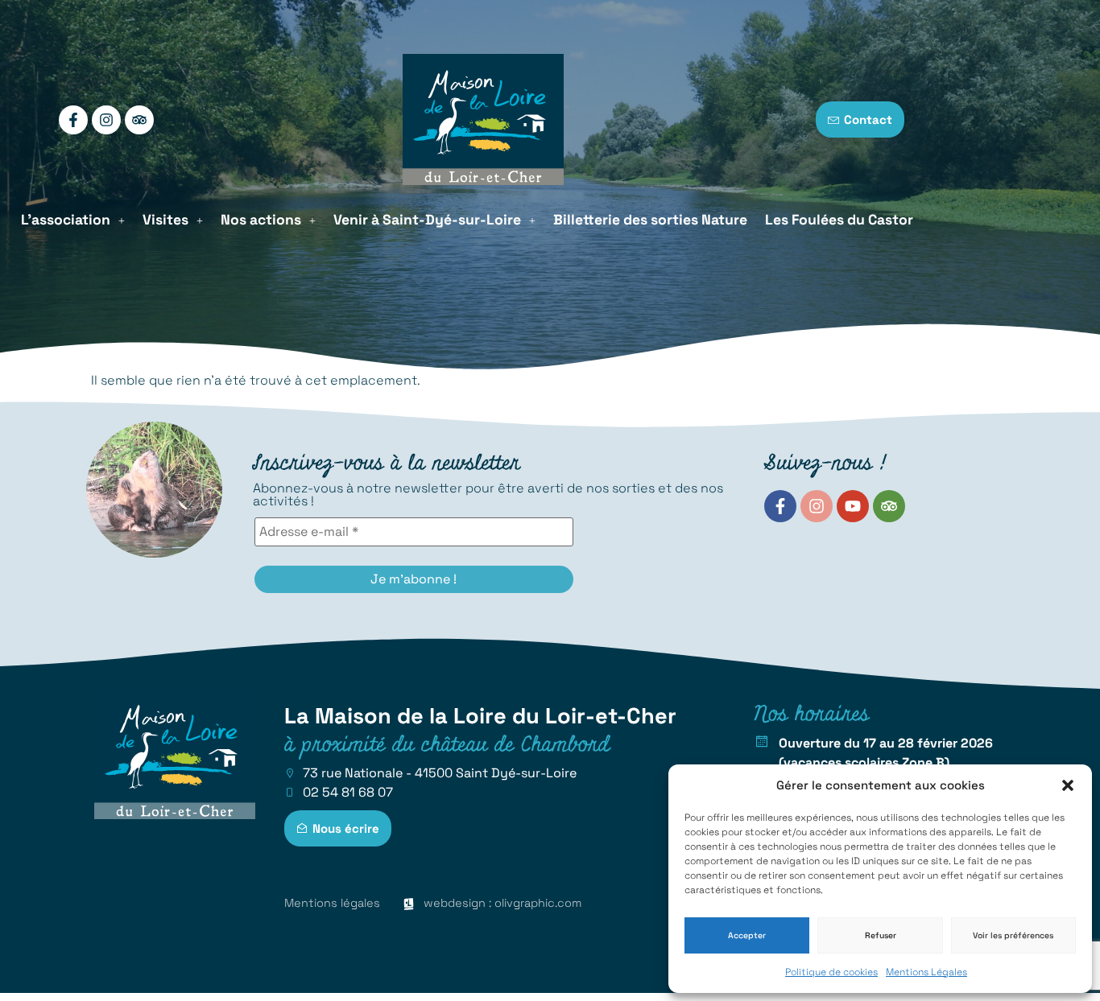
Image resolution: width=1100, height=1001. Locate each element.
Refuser (880, 935)
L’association (65, 220)
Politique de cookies (831, 972)
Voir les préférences (1013, 935)
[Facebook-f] (73, 119)
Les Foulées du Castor (839, 220)
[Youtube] (853, 506)
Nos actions (261, 220)
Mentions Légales (926, 972)
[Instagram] (106, 119)
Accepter (747, 935)
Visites (165, 220)
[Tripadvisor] (139, 119)
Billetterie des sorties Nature (650, 220)
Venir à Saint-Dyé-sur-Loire (427, 220)
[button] (1068, 785)
